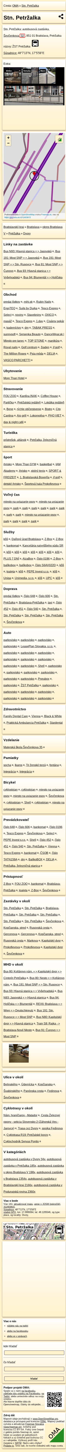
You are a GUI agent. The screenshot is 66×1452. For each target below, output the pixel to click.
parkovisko (10, 639)
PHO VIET (54, 415)
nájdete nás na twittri (17, 1325)
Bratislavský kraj (14, 226)
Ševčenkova (14, 35)
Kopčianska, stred (15, 927)
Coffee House (49, 395)
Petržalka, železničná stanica (22, 865)
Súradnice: (10, 53)
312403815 (9, 1207)
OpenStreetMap (28, 214)
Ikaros (18, 765)
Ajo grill (21, 415)
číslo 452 (45, 839)
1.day (39, 321)
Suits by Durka (28, 308)
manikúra (53, 340)
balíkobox (10, 565)
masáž (8, 321)
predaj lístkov (12, 301)
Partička (9, 402)
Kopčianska (45, 1084)
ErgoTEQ (9, 308)
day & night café (14, 422)
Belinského (11, 1084)
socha (7, 765)
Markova (32, 940)
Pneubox (43, 678)
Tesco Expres (49, 308)
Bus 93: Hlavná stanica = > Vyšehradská (29, 991)
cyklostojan (11, 789)
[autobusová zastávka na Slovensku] (36, 43)
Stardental (56, 722)
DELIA (51, 353)
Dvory (27, 233)
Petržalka (14, 233)
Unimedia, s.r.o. (24, 578)
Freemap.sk (46, 214)
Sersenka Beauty (30, 334)
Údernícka (27, 1084)
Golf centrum (29, 347)
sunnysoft (9, 334)
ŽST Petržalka (30, 685)
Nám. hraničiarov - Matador (20, 1115)
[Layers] (59, 139)
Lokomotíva (37, 415)
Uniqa (7, 578)
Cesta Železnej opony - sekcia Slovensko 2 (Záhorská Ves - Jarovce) (32, 1122)
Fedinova (53, 1090)
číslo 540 (32, 608)
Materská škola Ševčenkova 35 (23, 747)
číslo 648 (29, 596)
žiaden (45, 347)
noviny (19, 314)
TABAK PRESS (42, 327)
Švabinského (12, 1090)
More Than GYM (25, 464)
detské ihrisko (12, 483)
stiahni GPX (10, 1212)
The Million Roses (15, 353)
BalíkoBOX (35, 859)
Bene (10, 409)
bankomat (13, 545)
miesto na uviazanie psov (19, 501)
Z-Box (48, 539)
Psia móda (36, 353)
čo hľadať (9, 1362)
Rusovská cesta (39, 927)
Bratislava (33, 226)
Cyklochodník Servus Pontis (21, 1141)
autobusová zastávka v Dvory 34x (24, 1159)
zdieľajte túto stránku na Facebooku (22, 1393)
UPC (49, 578)
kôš (6, 539)
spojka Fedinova (52, 1128)
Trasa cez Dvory (28, 1128)
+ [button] (8, 137)
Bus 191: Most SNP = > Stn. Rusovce (36, 984)
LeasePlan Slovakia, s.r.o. (37, 646)
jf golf (56, 347)
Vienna (36, 716)
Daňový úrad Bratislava (26, 539)
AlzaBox (28, 558)
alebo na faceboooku (17, 1331)
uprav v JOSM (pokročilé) (47, 1204)
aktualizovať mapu (23, 1204)
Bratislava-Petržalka (31, 602)
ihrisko (8, 464)
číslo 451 (17, 608)
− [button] (8, 143)
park (16, 508)
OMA (15, 5)
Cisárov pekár (55, 321)
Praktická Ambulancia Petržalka (26, 722)
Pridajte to (9, 1445)
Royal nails (11, 347)
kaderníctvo (14, 327)
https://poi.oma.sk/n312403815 (17, 217)
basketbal (46, 464)
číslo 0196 (43, 558)
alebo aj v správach (17, 1336)
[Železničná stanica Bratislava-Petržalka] (18, 1062)
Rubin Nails (43, 301)
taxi (50, 602)
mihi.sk (28, 301)
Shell (41, 665)
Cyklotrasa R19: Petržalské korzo (27, 1134)
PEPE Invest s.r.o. (38, 571)
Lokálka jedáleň (54, 402)
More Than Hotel (14, 378)
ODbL (43, 1421)
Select (7, 314)
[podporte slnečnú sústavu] (34, 104)
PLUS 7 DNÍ (11, 558)
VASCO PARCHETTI (17, 360)
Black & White (53, 716)
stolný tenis (38, 470)
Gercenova (10, 934)
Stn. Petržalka (30, 5)
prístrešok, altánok (15, 439)
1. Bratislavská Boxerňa (34, 477)
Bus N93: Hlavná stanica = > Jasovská (28, 251)
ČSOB (44, 852)
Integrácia (10, 771)
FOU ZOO (10, 395)
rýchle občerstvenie (29, 409)
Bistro (48, 409)
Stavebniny (34, 314)
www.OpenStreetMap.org (45, 1418)
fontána (54, 765)
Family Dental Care (16, 716)
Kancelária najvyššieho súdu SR (43, 545)
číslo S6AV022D (45, 565)
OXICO (49, 314)
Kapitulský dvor (51, 940)
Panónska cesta (34, 1090)
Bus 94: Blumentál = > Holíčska (42, 277)
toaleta (11, 571)
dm (27, 327)
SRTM (18, 1443)
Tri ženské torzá (36, 765)
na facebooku (28, 1391)
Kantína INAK (28, 395)
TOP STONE (36, 340)
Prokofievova (12, 947)
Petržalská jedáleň (29, 402)
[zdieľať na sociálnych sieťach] (61, 16)
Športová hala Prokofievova (41, 483)
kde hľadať (10, 1346)
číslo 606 (44, 596)
